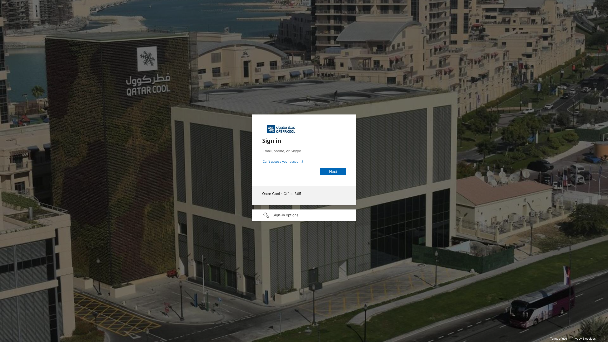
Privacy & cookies (584, 338)
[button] (304, 215)
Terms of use (558, 338)
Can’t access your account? (283, 161)
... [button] (603, 338)
